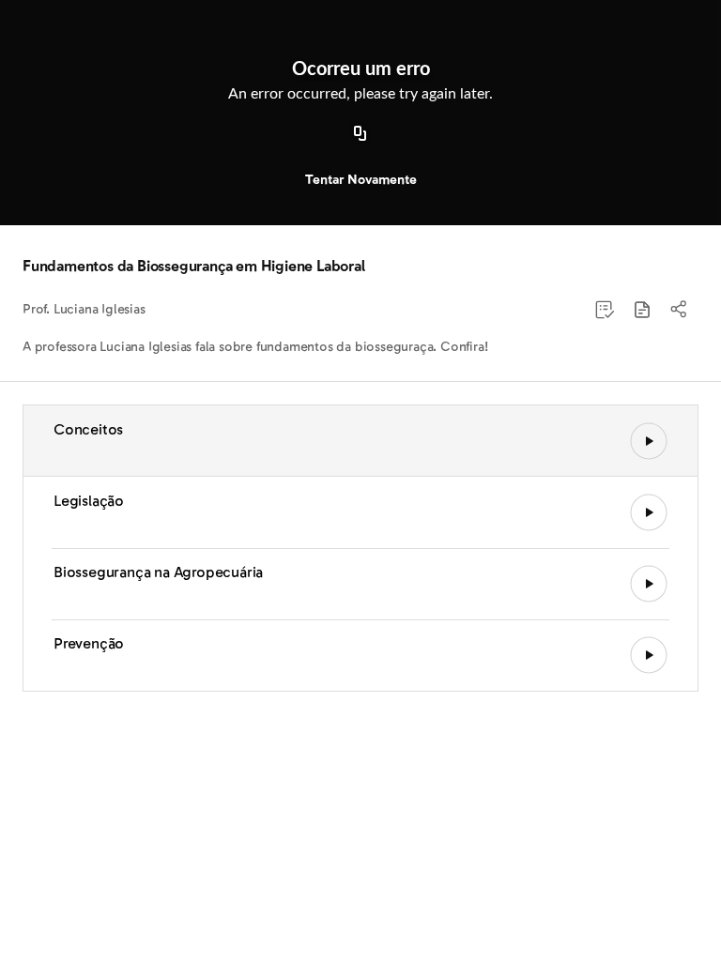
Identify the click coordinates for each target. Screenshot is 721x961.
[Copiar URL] (360, 134)
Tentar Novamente (361, 180)
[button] (642, 309)
